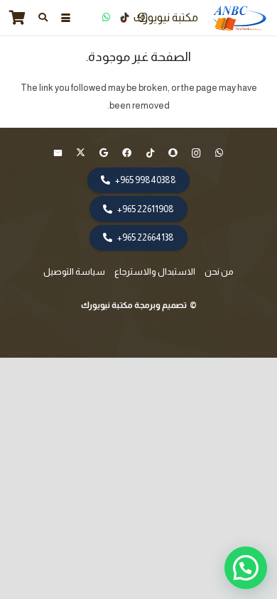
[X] (81, 153)
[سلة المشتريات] (17, 17)
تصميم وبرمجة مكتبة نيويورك (134, 305)
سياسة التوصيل (74, 271)
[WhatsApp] (106, 18)
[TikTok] (124, 18)
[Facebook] (127, 153)
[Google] (104, 153)
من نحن (219, 271)
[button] (65, 18)
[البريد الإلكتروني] (58, 153)
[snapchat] (173, 153)
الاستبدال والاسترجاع (154, 271)
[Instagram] (143, 18)
